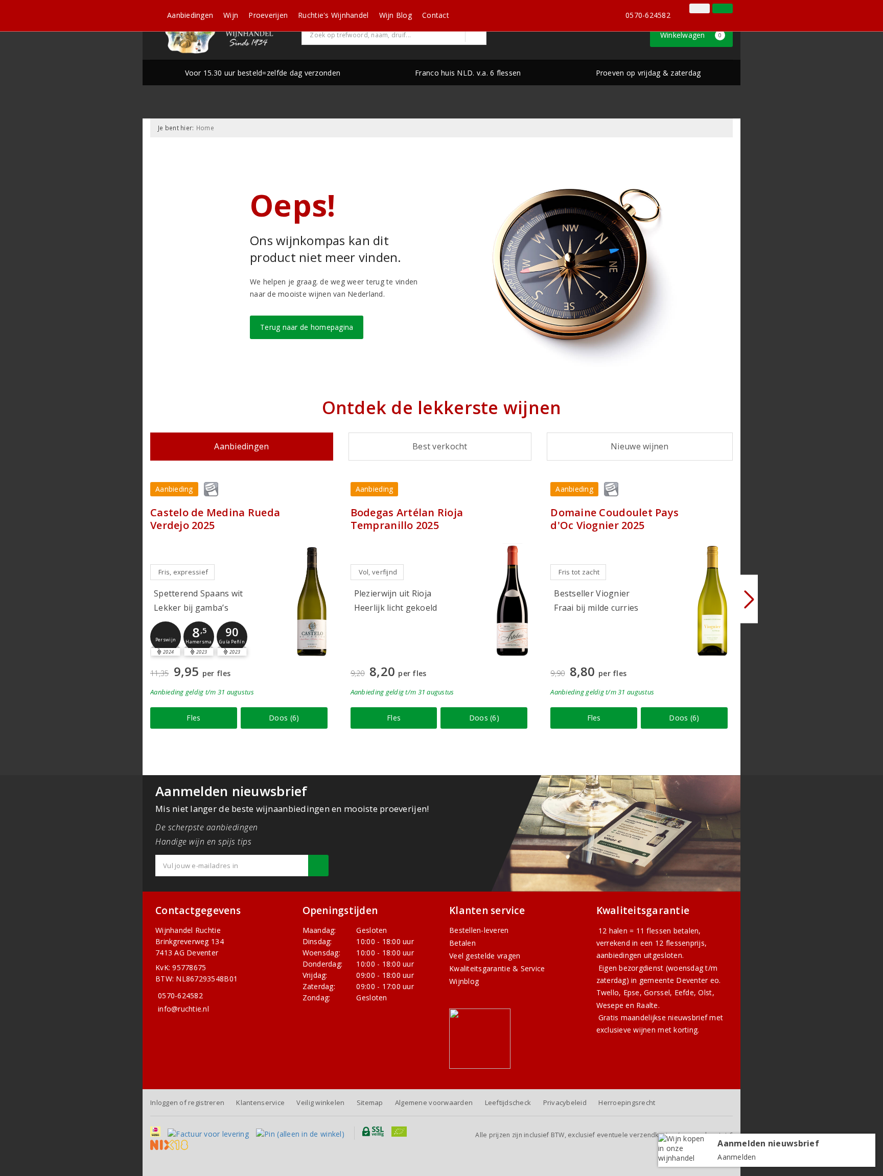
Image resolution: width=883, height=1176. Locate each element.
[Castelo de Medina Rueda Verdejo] (312, 600)
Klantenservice (260, 1102)
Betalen (462, 943)
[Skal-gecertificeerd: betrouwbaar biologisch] (684, 9)
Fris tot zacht (579, 572)
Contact (435, 15)
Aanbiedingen (190, 15)
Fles (193, 718)
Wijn (230, 15)
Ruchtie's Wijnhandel (333, 15)
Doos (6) (284, 718)
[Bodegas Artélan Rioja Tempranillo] (512, 600)
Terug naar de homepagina (306, 327)
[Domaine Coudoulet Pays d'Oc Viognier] (712, 600)
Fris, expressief (183, 572)
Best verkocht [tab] (439, 446)
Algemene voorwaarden (434, 1102)
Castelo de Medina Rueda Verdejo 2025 (215, 519)
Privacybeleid (565, 1102)
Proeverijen (268, 15)
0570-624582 (647, 15)
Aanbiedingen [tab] (241, 446)
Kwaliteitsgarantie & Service (497, 968)
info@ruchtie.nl (183, 1009)
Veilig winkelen (320, 1102)
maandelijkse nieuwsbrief (664, 1017)
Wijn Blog (395, 15)
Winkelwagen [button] (691, 35)
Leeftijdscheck (508, 1102)
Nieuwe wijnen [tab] (639, 446)
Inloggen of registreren (187, 1102)
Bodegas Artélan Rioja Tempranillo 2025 (407, 519)
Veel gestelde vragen (484, 956)
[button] (165, 636)
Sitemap (370, 1102)
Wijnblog (464, 981)
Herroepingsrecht (626, 1102)
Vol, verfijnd (378, 572)
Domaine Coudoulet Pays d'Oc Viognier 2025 (614, 519)
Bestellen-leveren (479, 930)
